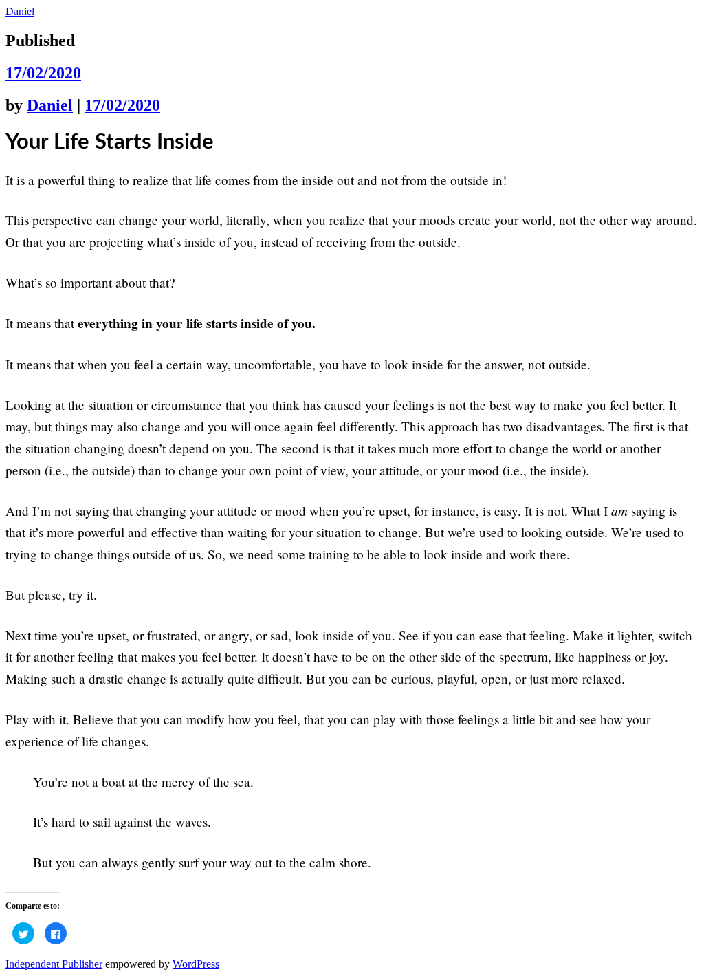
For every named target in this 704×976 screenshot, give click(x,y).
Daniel (20, 11)
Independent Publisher (54, 964)
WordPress (196, 964)
